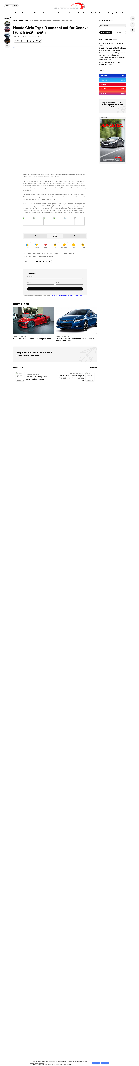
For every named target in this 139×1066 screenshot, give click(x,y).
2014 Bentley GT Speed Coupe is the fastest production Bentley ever (71, 378)
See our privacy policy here (37, 1063)
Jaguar (28, 374)
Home (15, 21)
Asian (21, 21)
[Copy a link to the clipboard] (39, 40)
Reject (104, 1063)
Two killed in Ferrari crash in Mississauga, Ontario (110, 63)
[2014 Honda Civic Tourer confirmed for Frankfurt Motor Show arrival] (76, 320)
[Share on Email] (36, 40)
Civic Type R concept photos (68, 253)
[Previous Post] (20, 376)
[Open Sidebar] (132, 18)
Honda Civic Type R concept (46, 256)
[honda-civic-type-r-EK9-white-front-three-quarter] (28, 221)
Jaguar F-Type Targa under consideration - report (36, 378)
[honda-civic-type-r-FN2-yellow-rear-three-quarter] (48, 221)
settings (71, 1064)
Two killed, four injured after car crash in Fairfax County (112, 49)
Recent (119, 32)
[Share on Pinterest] (30, 40)
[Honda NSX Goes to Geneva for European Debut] (33, 320)
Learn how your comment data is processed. (66, 295)
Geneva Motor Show (30, 256)
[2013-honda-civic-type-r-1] (79, 221)
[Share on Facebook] (21, 40)
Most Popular (105, 32)
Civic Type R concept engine (32, 253)
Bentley (72, 373)
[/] (112, 76)
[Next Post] (90, 376)
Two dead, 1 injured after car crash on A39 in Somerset (112, 54)
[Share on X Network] (24, 40)
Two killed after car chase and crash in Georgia (112, 59)
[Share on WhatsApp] (27, 40)
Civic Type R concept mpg (50, 253)
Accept (96, 1063)
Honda (27, 21)
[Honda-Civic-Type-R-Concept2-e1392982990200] (59, 221)
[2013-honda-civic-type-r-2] (69, 221)
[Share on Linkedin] (33, 40)
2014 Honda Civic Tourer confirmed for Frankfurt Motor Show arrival (75, 339)
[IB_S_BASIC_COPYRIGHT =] (38, 221)
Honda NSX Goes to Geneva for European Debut (32, 338)
